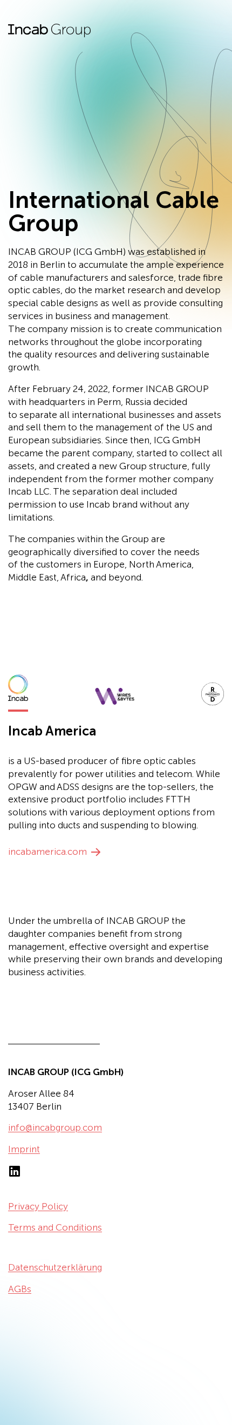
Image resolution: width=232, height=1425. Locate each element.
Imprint (24, 1149)
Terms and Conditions (55, 1227)
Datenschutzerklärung (55, 1267)
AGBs (19, 1289)
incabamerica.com (47, 851)
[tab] (18, 691)
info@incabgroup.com (55, 1127)
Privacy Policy (38, 1206)
